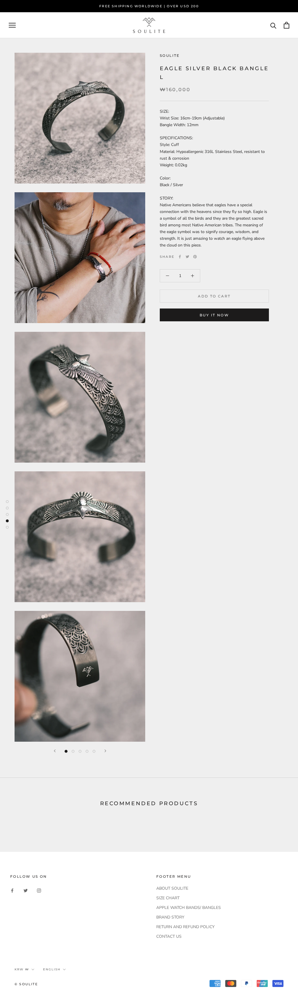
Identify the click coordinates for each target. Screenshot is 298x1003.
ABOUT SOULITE (172, 888)
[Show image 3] (80, 751)
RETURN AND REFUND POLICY (185, 927)
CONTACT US (169, 936)
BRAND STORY (170, 917)
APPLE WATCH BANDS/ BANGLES (188, 907)
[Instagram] (39, 890)
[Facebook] (180, 256)
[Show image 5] (94, 751)
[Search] (273, 25)
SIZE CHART (168, 898)
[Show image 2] (73, 751)
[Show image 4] (87, 751)
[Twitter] (187, 256)
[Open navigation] (12, 25)
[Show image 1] (66, 751)
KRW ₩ (22, 969)
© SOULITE (26, 984)
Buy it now (214, 315)
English (52, 969)
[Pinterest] (195, 256)
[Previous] (55, 751)
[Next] (105, 751)
